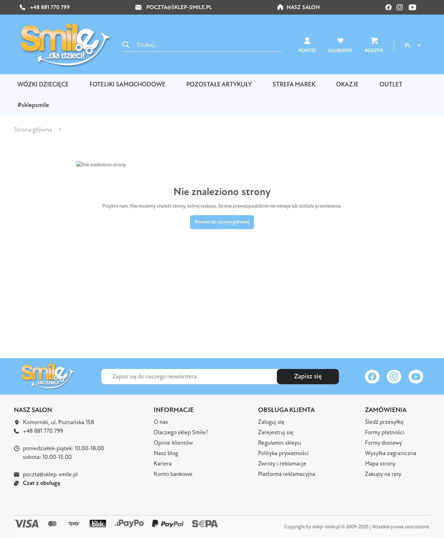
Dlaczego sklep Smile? (181, 432)
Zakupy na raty (383, 474)
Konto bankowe (173, 474)
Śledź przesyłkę (384, 422)
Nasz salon (303, 7)
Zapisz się (308, 376)
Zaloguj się (271, 422)
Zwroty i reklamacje (282, 463)
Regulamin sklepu (279, 442)
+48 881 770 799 (49, 7)
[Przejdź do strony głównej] (66, 45)
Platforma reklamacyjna (286, 474)
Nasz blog (166, 453)
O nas (161, 422)
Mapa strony (380, 463)
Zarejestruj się (275, 432)
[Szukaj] (125, 45)
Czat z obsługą (41, 483)
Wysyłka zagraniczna (390, 453)
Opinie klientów (173, 442)
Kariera (163, 463)
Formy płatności (384, 432)
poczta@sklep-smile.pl (179, 7)
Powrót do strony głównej (222, 222)
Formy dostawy (383, 442)
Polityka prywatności (283, 453)
